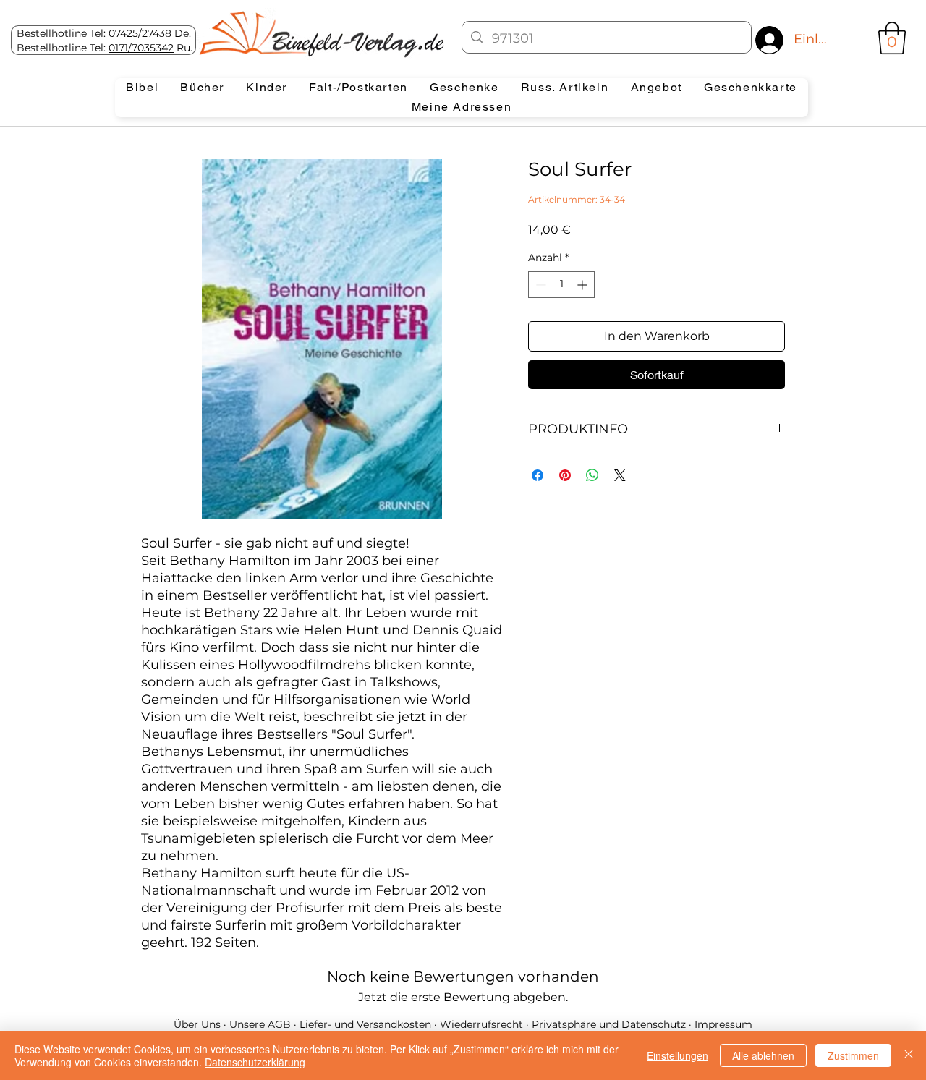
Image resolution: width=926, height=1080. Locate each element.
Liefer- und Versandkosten (365, 1024)
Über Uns (199, 1024)
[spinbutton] (561, 284)
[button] (892, 38)
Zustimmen (853, 1055)
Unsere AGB (260, 1024)
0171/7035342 (141, 47)
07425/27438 (140, 33)
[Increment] (583, 284)
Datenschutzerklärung (255, 1062)
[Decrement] (539, 284)
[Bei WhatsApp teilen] (592, 475)
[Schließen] (908, 1055)
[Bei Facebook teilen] (537, 475)
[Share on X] (620, 475)
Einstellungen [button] (677, 1055)
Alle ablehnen (763, 1055)
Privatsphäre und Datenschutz (609, 1024)
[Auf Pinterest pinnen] (565, 475)
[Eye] (320, 34)
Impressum (723, 1024)
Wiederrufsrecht (481, 1024)
